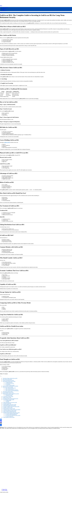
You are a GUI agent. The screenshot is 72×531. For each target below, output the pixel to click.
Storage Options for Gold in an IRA (9, 408)
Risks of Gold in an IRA (7, 397)
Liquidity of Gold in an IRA (7, 407)
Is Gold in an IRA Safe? (7, 403)
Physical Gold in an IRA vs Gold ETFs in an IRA (11, 393)
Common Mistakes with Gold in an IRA (9, 404)
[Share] (36, 425)
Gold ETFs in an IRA (9, 395)
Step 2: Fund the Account (10, 388)
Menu (1, 5)
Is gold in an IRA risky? (9, 416)
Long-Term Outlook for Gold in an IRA (9, 410)
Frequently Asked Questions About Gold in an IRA (11, 412)
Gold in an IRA (5, 7)
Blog (3, 9)
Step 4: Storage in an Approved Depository (12, 390)
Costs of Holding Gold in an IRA (8, 392)
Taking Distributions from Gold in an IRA (10, 402)
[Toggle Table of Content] (1, 376)
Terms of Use (4, 489)
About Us (4, 8)
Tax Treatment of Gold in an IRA (8, 399)
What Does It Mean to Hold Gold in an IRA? (10, 378)
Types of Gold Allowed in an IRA (8, 380)
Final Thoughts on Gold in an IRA (8, 417)
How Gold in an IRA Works (7, 379)
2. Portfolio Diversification (10, 383)
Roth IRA (7, 401)
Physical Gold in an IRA (9, 394)
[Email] (36, 423)
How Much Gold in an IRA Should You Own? (10, 398)
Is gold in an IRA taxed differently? (11, 414)
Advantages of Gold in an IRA (8, 396)
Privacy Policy (4, 490)
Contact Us (4, 10)
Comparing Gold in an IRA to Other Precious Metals (11, 409)
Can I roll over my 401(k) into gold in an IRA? (13, 415)
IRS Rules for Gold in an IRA (8, 391)
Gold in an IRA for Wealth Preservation (9, 411)
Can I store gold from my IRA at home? (12, 413)
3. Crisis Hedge (8, 384)
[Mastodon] (36, 421)
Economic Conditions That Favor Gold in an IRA (11, 406)
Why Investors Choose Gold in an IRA (9, 381)
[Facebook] (36, 420)
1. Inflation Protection (9, 382)
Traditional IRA (8, 400)
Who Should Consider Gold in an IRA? (9, 405)
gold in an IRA (7, 142)
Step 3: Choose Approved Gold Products (12, 389)
